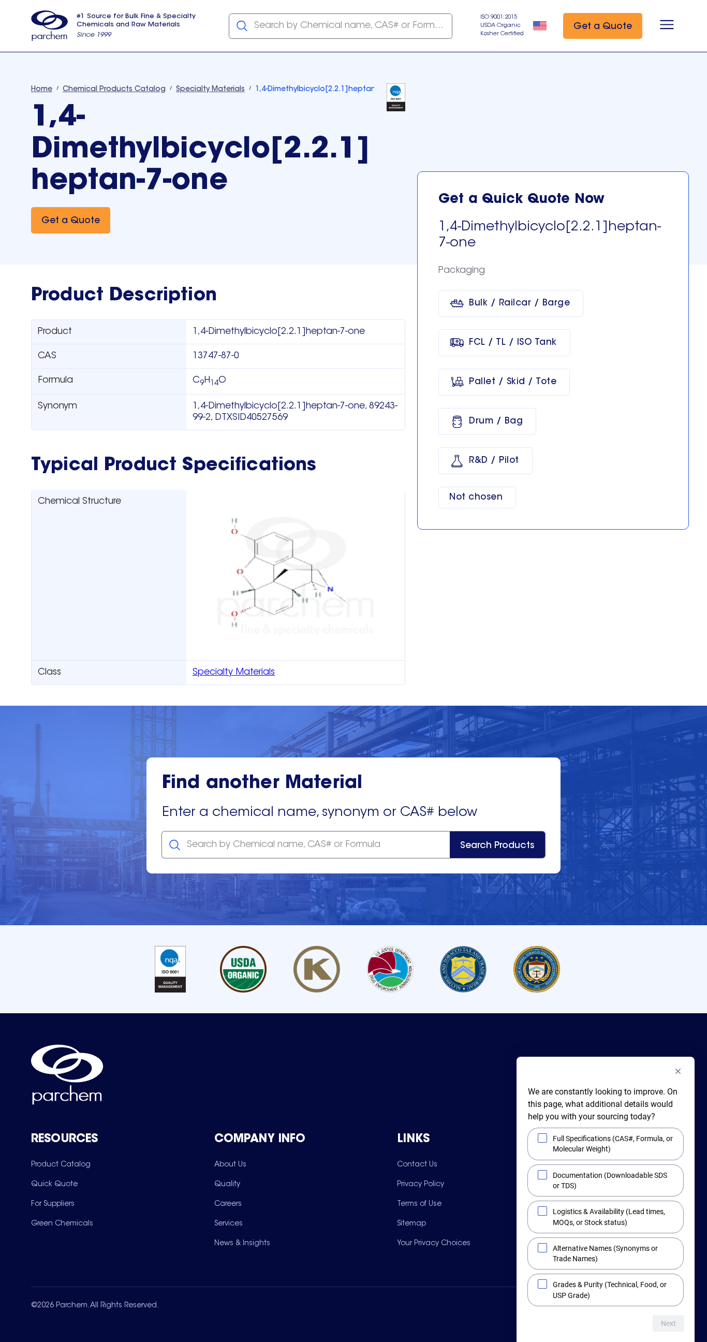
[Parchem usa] (49, 25)
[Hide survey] (678, 1071)
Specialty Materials (234, 672)
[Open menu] (667, 26)
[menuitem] (61, 1164)
